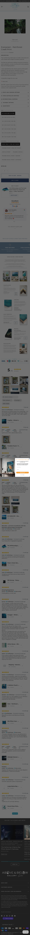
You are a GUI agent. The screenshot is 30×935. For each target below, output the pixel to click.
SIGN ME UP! (22, 472)
